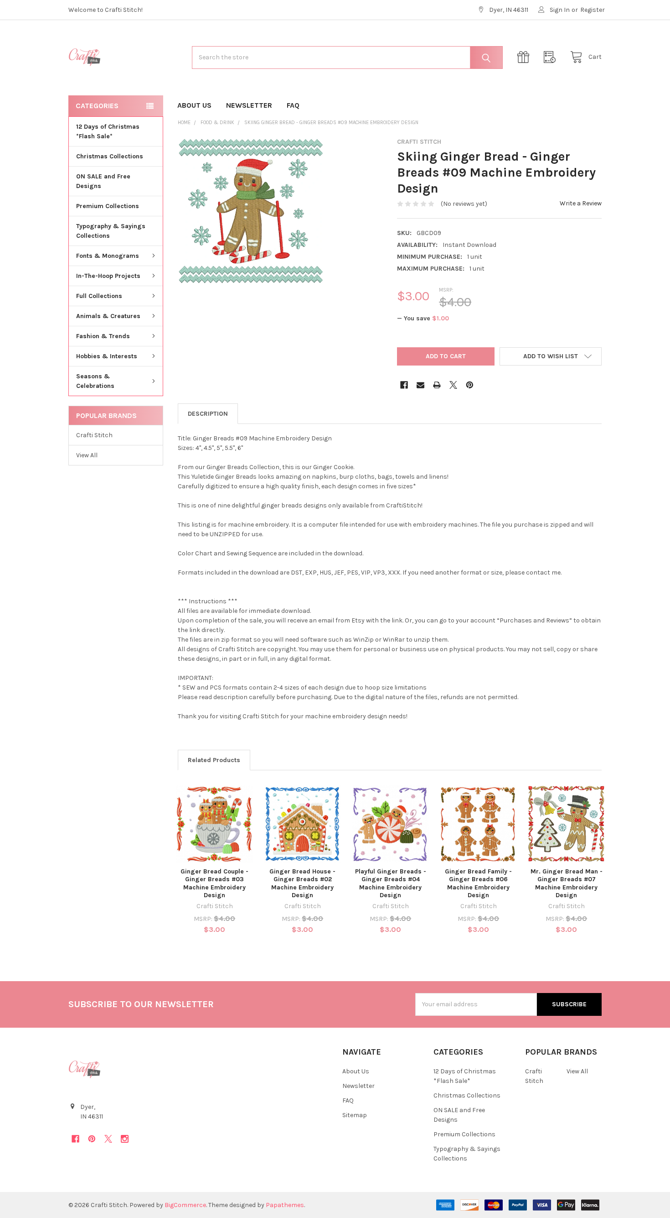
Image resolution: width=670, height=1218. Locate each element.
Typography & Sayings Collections (110, 231)
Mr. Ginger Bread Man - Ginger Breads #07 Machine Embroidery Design (567, 883)
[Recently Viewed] (552, 57)
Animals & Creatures (108, 316)
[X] (453, 385)
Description (208, 414)
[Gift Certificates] (525, 57)
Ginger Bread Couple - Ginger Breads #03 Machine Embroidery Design (214, 883)
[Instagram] (125, 1139)
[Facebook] (404, 385)
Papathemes (285, 1205)
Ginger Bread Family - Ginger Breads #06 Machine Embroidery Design (478, 883)
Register (592, 10)
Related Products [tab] (214, 760)
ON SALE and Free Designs (103, 181)
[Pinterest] (470, 385)
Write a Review (581, 203)
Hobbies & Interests (106, 356)
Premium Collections (107, 206)
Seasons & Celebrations (95, 381)
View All (87, 455)
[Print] (437, 385)
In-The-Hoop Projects (108, 276)
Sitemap (354, 1115)
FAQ (293, 105)
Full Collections (99, 296)
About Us (194, 105)
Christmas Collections (109, 156)
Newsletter (249, 105)
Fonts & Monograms (107, 256)
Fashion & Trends (103, 336)
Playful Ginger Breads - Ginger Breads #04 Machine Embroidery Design (390, 883)
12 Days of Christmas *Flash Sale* (107, 131)
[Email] (420, 385)
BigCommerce (185, 1205)
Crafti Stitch (94, 435)
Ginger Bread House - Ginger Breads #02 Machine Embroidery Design (302, 883)
